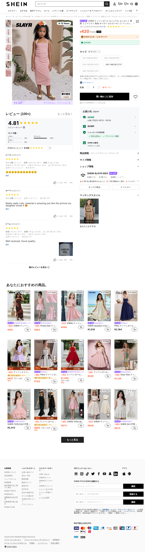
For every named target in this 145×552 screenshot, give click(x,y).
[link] (120, 4)
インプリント (43, 543)
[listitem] (89, 211)
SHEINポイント (45, 478)
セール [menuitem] (47, 11)
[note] (19, 368)
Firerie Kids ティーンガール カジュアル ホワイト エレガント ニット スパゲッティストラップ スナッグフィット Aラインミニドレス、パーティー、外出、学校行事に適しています (46, 326)
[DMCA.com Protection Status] (82, 537)
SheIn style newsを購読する (86, 481)
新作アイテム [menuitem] (35, 11)
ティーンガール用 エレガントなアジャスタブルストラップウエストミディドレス (99, 372)
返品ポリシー (27, 482)
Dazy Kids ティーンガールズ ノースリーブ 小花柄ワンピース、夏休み (126, 374)
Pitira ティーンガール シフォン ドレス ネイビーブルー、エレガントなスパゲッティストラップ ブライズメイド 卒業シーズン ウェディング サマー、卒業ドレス (125, 326)
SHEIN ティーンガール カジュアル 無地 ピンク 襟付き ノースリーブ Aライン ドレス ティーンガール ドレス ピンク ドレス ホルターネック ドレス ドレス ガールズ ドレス (73, 323)
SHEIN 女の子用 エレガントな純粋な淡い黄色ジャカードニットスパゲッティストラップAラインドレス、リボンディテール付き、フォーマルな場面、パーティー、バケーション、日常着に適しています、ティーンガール (126, 424)
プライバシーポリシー (126, 510)
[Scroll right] (137, 10)
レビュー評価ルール (46, 493)
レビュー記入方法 (46, 489)
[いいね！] (54, 182)
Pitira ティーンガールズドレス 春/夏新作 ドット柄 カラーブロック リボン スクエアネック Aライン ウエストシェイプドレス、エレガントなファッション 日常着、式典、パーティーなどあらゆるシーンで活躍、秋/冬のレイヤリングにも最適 (46, 374)
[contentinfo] (109, 529)
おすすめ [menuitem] (23, 11)
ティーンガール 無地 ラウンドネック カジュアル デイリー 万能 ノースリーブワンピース (46, 421)
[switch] (48, 148)
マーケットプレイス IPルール (15, 543)
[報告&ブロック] (71, 182)
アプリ (124, 468)
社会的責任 (8, 476)
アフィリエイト (28, 504)
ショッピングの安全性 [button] (96, 132)
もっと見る (72, 440)
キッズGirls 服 (24, 17)
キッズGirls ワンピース (40, 17)
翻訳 (7, 176)
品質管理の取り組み (11, 503)
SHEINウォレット (46, 486)
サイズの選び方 (28, 496)
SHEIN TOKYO (10, 491)
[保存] (135, 96)
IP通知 (32, 543)
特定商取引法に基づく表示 (11, 486)
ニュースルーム (10, 479)
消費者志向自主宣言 (11, 498)
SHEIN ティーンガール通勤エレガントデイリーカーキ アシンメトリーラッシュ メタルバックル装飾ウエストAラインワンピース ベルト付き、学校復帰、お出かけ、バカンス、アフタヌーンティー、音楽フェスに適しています (99, 421)
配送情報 (25, 479)
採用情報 (7, 482)
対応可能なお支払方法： (83, 523)
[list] (96, 474)
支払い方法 (26, 476)
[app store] (124, 475)
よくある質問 (44, 498)
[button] (131, 4)
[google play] (129, 475)
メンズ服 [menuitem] (128, 11)
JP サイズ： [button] (93, 52)
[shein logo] (16, 4)
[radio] (90, 58)
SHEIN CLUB (9, 507)
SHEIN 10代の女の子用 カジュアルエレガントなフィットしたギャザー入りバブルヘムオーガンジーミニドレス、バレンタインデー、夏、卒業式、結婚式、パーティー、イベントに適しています (19, 424)
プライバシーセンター (12, 540)
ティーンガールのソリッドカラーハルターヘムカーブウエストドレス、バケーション (73, 374)
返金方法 (25, 486)
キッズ (15, 17)
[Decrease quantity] (88, 87)
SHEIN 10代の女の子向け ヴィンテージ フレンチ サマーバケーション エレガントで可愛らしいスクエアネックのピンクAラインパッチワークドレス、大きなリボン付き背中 (73, 421)
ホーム (8, 17)
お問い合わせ (44, 474)
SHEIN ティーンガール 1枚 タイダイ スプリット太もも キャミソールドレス (19, 326)
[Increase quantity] (99, 87)
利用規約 (105, 510)
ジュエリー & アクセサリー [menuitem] (91, 11)
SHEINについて (10, 472)
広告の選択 (55, 543)
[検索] (107, 4)
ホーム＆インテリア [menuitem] (113, 11)
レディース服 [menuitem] (57, 11)
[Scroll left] (133, 10)
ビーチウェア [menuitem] (71, 11)
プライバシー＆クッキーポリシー (37, 540)
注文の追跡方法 (28, 493)
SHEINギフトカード (46, 482)
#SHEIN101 (8, 494)
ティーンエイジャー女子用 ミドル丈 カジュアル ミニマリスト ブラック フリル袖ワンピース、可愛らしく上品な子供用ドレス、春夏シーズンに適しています (19, 372)
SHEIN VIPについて (28, 500)
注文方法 (25, 489)
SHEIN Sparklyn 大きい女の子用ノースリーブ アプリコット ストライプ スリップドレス (99, 326)
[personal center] (114, 4)
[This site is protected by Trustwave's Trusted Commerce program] (76, 537)
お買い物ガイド (28, 472)
